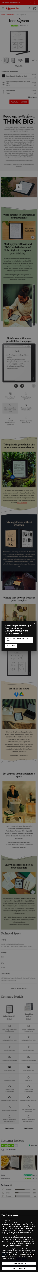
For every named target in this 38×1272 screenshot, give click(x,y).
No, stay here (11, 645)
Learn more (11, 1258)
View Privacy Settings (19, 1268)
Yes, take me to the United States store (17, 639)
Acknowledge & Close (19, 1264)
